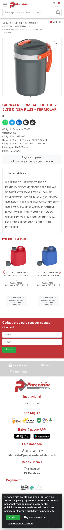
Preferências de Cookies (20, 523)
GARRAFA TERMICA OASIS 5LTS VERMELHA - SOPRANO (16, 274)
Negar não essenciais (35, 517)
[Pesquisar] (58, 12)
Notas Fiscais (20, 371)
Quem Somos (32, 403)
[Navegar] (3, 272)
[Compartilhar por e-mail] (26, 122)
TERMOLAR (15, 151)
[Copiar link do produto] (33, 122)
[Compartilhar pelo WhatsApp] (5, 122)
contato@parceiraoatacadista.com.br (34, 455)
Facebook (34, 473)
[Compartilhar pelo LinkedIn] (19, 122)
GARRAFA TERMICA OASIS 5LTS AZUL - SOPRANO (48, 274)
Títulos (48, 365)
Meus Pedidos (19, 365)
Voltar (57, 22)
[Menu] (5, 4)
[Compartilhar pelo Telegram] (12, 122)
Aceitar (12, 517)
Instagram (33, 468)
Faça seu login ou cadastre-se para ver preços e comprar (32, 159)
